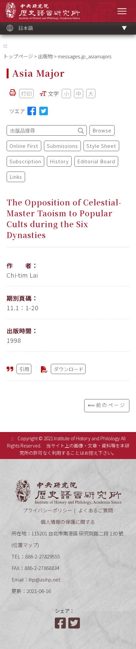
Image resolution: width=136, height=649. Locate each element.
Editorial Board (96, 161)
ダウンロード (69, 368)
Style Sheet (101, 145)
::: (5, 45)
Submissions (62, 145)
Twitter (74, 623)
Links (16, 176)
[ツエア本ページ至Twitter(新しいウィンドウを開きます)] (43, 111)
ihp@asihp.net (44, 579)
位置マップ (25, 544)
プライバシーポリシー (47, 510)
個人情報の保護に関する (68, 521)
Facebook (61, 623)
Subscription (25, 161)
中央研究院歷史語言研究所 (42, 11)
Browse (102, 130)
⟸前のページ (107, 404)
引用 (24, 368)
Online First (24, 145)
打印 (26, 93)
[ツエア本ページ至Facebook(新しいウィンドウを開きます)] (31, 111)
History (59, 161)
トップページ (18, 56)
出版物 (45, 56)
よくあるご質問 (95, 510)
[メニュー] (122, 11)
